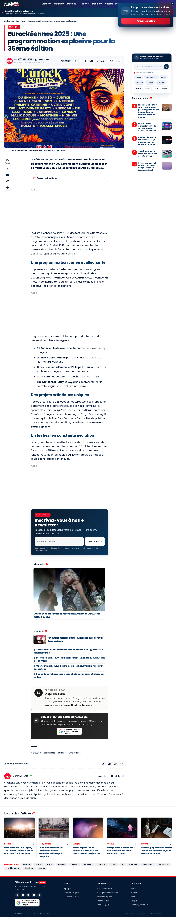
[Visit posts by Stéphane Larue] (10, 61)
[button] (97, 61)
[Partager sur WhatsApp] (86, 61)
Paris (49, 864)
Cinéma (165, 89)
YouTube (101, 864)
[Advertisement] (69, 210)
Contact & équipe (71, 892)
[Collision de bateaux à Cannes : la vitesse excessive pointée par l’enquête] (54, 830)
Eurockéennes (49, 753)
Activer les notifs (146, 21)
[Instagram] (115, 776)
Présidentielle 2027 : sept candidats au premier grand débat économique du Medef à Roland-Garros (148, 111)
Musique (14, 27)
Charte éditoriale (104, 888)
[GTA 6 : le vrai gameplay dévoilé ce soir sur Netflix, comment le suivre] (167, 126)
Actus (163, 77)
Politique (160, 82)
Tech (156, 89)
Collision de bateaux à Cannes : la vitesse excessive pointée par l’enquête (50, 852)
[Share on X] (75, 61)
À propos (68, 888)
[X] (17, 895)
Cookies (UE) (103, 905)
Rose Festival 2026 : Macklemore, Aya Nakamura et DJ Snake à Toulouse (147, 141)
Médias (61, 864)
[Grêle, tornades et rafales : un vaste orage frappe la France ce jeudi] (167, 166)
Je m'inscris (95, 541)
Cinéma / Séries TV (139, 905)
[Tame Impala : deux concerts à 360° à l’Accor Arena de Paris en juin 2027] (88, 830)
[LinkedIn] (123, 776)
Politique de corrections (107, 892)
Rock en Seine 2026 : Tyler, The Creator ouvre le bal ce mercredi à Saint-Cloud (18, 850)
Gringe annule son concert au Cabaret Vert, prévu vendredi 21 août (121, 850)
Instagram (163, 864)
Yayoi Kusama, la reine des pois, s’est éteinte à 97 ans (147, 153)
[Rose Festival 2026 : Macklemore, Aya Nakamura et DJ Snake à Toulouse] (167, 140)
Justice (61, 753)
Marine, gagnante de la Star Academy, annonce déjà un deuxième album (156, 850)
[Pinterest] (119, 776)
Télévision (148, 864)
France (26, 864)
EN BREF (139, 77)
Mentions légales (104, 897)
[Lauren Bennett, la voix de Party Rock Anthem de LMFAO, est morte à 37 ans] (69, 589)
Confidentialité (104, 901)
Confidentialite (41, 550)
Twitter (74, 864)
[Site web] (104, 776)
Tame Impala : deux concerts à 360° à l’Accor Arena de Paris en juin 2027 (87, 850)
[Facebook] (108, 776)
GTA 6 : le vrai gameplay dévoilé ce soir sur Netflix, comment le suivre (148, 127)
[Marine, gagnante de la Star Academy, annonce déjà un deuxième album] (156, 830)
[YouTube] (111, 776)
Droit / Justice (45, 844)
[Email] (92, 61)
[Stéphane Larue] (11, 4)
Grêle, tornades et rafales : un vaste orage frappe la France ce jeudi (147, 167)
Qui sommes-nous (71, 897)
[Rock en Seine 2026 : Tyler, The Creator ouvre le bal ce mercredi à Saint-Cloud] (19, 830)
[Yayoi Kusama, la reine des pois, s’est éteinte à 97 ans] (167, 154)
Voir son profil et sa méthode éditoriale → (68, 705)
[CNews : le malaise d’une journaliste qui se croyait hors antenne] (39, 639)
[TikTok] (39, 895)
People (147, 89)
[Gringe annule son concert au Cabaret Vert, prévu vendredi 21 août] (122, 830)
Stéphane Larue (25, 59)
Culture (150, 82)
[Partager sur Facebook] (81, 61)
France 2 (139, 82)
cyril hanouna (151, 77)
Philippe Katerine (73, 753)
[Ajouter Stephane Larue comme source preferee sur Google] (69, 731)
